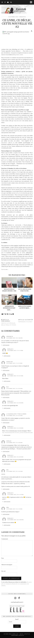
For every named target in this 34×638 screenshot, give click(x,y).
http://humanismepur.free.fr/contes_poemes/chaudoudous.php (17, 432)
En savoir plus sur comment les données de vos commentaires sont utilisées (16, 583)
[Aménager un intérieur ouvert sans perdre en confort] (9, 299)
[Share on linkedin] (11, 314)
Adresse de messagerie (6, 564)
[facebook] (19, 598)
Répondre (6, 345)
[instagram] (2, 2)
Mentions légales (18, 635)
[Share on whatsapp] (9, 314)
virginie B (9, 336)
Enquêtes (22, 16)
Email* (17, 619)
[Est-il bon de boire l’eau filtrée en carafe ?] (24, 282)
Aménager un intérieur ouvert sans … (9, 308)
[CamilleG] (17, 8)
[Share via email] (2, 314)
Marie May (9, 361)
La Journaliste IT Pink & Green (16, 414)
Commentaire (4, 539)
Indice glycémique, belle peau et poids (8, 322)
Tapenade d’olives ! (25, 320)
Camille (8, 441)
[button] (31, 2)
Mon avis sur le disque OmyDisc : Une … (9, 291)
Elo (7, 387)
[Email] (8, 2)
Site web (3, 571)
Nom (2, 558)
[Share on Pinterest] (8, 314)
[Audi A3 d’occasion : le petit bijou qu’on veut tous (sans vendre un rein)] (24, 299)
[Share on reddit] (13, 314)
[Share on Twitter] (6, 314)
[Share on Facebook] (4, 314)
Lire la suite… (5, 269)
